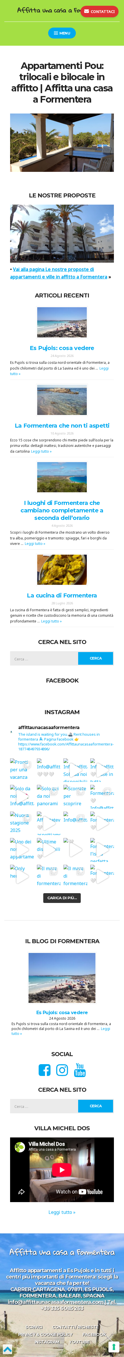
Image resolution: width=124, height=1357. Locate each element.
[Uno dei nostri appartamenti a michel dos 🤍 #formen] (22, 850)
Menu (64, 33)
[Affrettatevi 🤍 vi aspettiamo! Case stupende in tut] (49, 823)
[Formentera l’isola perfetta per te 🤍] (102, 850)
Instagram (47, 1342)
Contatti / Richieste (75, 1327)
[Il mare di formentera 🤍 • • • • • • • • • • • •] (75, 877)
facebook (94, 1334)
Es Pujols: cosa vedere (62, 348)
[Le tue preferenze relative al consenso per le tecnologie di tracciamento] (113, 1346)
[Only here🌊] (22, 877)
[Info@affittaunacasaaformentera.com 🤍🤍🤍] (49, 770)
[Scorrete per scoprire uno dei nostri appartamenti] (75, 797)
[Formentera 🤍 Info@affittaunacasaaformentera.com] (102, 797)
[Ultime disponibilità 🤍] (49, 850)
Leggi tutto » (41, 451)
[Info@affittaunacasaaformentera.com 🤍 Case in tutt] (102, 770)
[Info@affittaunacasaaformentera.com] (75, 823)
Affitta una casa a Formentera (62, 10)
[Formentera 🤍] (102, 823)
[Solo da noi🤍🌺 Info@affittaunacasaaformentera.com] (22, 797)
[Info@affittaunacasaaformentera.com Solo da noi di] (75, 770)
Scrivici (33, 1327)
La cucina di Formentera (62, 595)
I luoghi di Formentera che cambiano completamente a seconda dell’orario (62, 510)
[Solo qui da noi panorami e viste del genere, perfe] (49, 797)
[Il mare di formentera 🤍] (49, 877)
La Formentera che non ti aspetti (62, 425)
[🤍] (75, 850)
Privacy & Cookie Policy (45, 1334)
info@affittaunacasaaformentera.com (56, 1302)
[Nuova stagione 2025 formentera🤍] (22, 823)
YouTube (79, 1342)
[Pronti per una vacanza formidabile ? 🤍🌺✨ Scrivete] (22, 770)
